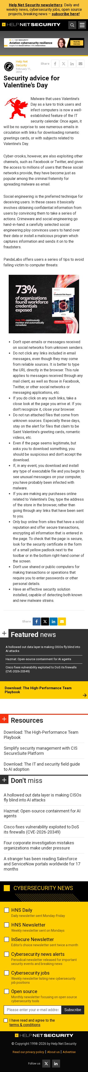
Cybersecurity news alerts (38, 954)
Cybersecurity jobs (30, 973)
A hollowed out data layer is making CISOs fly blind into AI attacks (42, 798)
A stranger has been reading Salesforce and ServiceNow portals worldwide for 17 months (42, 863)
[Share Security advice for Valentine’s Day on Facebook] (55, 64)
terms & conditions (24, 1025)
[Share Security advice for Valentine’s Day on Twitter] (64, 64)
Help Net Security (22, 63)
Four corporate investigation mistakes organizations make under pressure (39, 845)
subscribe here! (66, 14)
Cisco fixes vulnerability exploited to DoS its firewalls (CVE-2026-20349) (41, 829)
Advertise (69, 1052)
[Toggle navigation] (82, 25)
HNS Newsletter (28, 925)
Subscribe (72, 1010)
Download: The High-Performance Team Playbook (38, 690)
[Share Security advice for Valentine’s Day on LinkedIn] (72, 64)
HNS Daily (21, 910)
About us (53, 1052)
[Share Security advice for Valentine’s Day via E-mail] (80, 64)
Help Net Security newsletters (35, 5)
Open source (24, 991)
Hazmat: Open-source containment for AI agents (38, 659)
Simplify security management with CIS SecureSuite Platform (40, 751)
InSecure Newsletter (32, 939)
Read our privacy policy (28, 1052)
